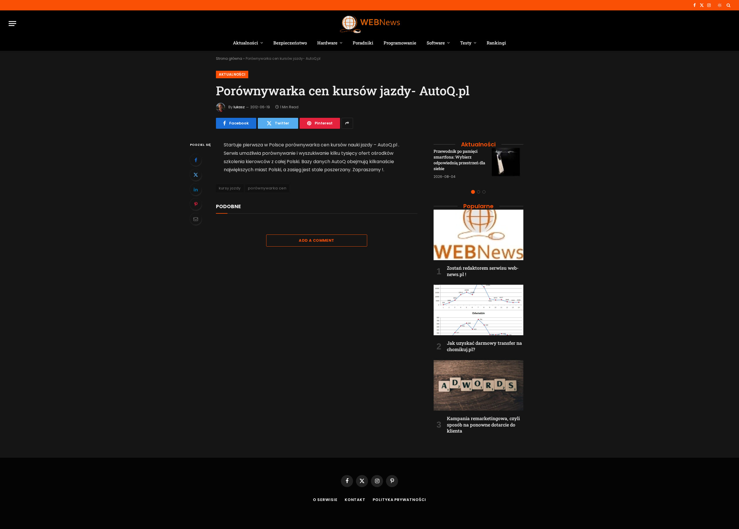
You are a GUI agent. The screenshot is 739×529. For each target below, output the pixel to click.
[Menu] (12, 23)
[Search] (727, 5)
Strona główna (229, 58)
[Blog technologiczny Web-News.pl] (370, 23)
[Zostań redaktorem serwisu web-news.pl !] (478, 235)
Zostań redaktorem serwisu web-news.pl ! (482, 271)
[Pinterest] (195, 204)
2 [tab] (478, 191)
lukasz (239, 107)
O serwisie (325, 499)
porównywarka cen (267, 188)
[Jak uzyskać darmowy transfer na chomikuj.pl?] (478, 310)
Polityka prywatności (399, 499)
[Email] (195, 219)
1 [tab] (473, 191)
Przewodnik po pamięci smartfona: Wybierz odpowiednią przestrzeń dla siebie (459, 159)
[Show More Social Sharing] (347, 123)
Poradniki (363, 43)
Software (436, 43)
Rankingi (496, 43)
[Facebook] (195, 160)
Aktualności (245, 43)
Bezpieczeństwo (290, 43)
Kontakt (355, 499)
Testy (465, 43)
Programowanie (400, 43)
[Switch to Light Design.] (719, 5)
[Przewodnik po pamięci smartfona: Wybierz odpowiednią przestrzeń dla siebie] (507, 164)
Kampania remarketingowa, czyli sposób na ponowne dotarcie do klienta (483, 424)
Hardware (327, 43)
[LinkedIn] (195, 189)
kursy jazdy (230, 188)
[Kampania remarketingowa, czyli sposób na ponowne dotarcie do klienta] (478, 385)
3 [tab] (484, 191)
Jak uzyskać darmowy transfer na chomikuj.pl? (484, 346)
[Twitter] (195, 174)
